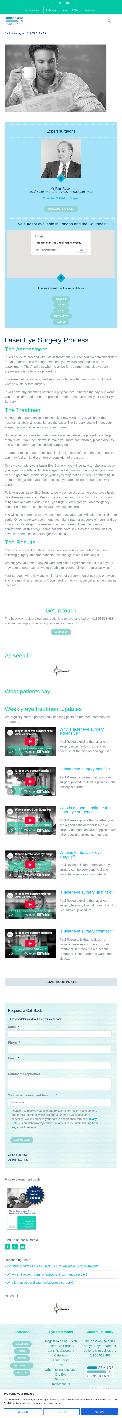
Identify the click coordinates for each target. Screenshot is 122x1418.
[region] (61, 1403)
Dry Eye (61, 1374)
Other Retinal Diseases (61, 1369)
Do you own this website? (47, 250)
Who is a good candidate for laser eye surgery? (85, 810)
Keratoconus (61, 1384)
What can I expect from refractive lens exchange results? (47, 1274)
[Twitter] (15, 1246)
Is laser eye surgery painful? (85, 769)
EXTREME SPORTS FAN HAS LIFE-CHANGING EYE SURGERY (53, 1266)
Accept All (99, 1412)
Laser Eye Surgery (61, 1346)
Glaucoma (61, 1379)
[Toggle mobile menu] (115, 21)
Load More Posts (61, 982)
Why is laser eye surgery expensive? (82, 731)
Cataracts (61, 1355)
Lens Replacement (61, 1350)
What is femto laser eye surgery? (81, 854)
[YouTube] (22, 1246)
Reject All (61, 1412)
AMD (61, 1365)
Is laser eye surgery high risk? (86, 892)
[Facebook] (7, 1246)
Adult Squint (60, 1360)
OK (81, 249)
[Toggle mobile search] (109, 21)
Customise (23, 1412)
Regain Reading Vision (61, 1341)
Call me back (22, 1140)
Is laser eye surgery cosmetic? (87, 931)
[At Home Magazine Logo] (61, 670)
